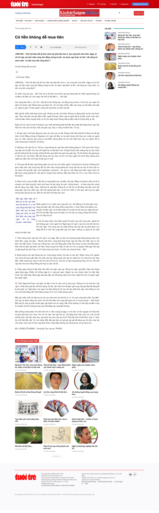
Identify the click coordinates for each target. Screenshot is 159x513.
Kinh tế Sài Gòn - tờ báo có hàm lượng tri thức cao (85, 420)
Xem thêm (56, 456)
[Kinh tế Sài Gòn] (37, 4)
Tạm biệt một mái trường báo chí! (27, 420)
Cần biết (114, 4)
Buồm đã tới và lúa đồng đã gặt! (28, 392)
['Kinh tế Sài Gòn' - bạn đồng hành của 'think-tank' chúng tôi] (57, 353)
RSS (86, 483)
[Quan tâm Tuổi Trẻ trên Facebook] (135, 474)
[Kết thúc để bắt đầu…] (28, 435)
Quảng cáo (124, 4)
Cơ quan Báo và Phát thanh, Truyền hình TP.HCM (57, 485)
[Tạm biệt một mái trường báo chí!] (28, 408)
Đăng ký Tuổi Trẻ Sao (140, 4)
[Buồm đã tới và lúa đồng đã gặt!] (28, 381)
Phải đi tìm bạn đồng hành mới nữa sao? (56, 447)
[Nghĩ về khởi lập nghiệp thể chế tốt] (85, 435)
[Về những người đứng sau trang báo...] (85, 381)
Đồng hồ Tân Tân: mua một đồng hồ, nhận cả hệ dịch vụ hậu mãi (28, 366)
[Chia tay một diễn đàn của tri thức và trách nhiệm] (57, 408)
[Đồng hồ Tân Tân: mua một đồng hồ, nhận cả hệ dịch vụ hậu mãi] (28, 353)
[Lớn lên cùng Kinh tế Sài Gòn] (57, 381)
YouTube (103, 4)
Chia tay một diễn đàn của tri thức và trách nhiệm (55, 420)
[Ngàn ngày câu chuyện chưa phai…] (85, 353)
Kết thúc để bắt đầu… (23, 446)
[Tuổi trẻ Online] (25, 477)
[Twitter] (36, 47)
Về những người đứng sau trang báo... (85, 393)
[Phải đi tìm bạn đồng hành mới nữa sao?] (57, 435)
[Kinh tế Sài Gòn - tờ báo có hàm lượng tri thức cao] (85, 408)
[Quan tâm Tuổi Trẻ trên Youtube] (130, 474)
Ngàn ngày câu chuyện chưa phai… (83, 366)
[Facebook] (119, 13)
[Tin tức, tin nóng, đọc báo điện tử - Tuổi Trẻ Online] (19, 4)
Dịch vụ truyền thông (89, 481)
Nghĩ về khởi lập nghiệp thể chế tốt (84, 447)
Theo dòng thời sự (23, 28)
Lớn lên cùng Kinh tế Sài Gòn (55, 392)
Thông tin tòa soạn (47, 483)
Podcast (92, 4)
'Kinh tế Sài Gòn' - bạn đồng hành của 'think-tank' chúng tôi (57, 366)
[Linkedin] (41, 47)
